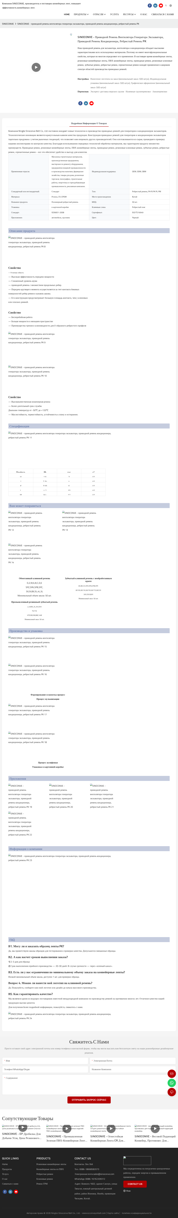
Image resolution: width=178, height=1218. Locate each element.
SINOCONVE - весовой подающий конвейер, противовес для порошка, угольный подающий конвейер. (155, 1138)
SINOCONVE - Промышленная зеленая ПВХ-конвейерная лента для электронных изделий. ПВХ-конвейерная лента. (66, 1138)
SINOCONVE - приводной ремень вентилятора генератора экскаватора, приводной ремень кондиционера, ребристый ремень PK (78, 24)
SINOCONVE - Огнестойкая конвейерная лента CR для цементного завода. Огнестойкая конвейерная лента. (110, 1138)
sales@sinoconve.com (103, 1174)
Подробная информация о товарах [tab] (89, 123)
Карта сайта (113, 1213)
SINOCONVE (8, 24)
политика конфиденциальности (136, 1213)
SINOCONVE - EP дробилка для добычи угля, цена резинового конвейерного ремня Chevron (21, 1136)
